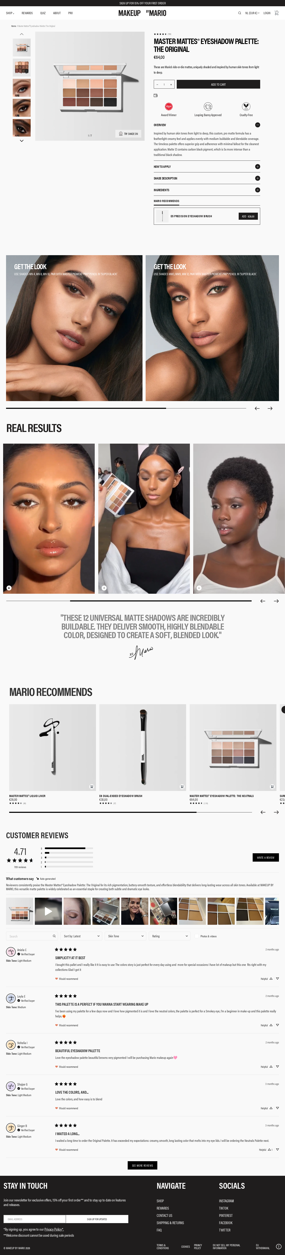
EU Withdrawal (263, 1246)
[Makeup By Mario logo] (142, 13)
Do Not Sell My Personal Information (226, 1246)
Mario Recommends (166, 201)
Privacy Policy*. (54, 1229)
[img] (45, 878)
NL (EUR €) (251, 13)
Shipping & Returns (170, 1222)
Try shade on (131, 133)
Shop (160, 1200)
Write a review (266, 857)
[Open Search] (239, 12)
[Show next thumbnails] (21, 141)
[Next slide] (270, 408)
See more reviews (142, 1165)
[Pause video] (104, 587)
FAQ (159, 1229)
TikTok (223, 1208)
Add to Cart (218, 84)
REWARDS (27, 12)
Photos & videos (209, 936)
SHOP (9, 12)
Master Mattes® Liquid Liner (27, 795)
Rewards (163, 1208)
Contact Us (164, 1215)
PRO (70, 12)
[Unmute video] (15, 587)
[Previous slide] (257, 408)
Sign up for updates (97, 1219)
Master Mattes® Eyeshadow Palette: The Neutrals (222, 795)
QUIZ (42, 12)
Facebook (225, 1222)
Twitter (224, 1229)
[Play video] (9, 587)
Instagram (226, 1200)
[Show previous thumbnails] (21, 34)
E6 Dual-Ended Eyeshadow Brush (120, 795)
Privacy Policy (198, 1246)
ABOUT (57, 12)
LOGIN (267, 12)
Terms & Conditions (163, 1246)
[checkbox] (214, 936)
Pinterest (226, 1215)
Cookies (185, 1246)
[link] (162, 34)
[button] (91, 786)
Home (13, 26)
